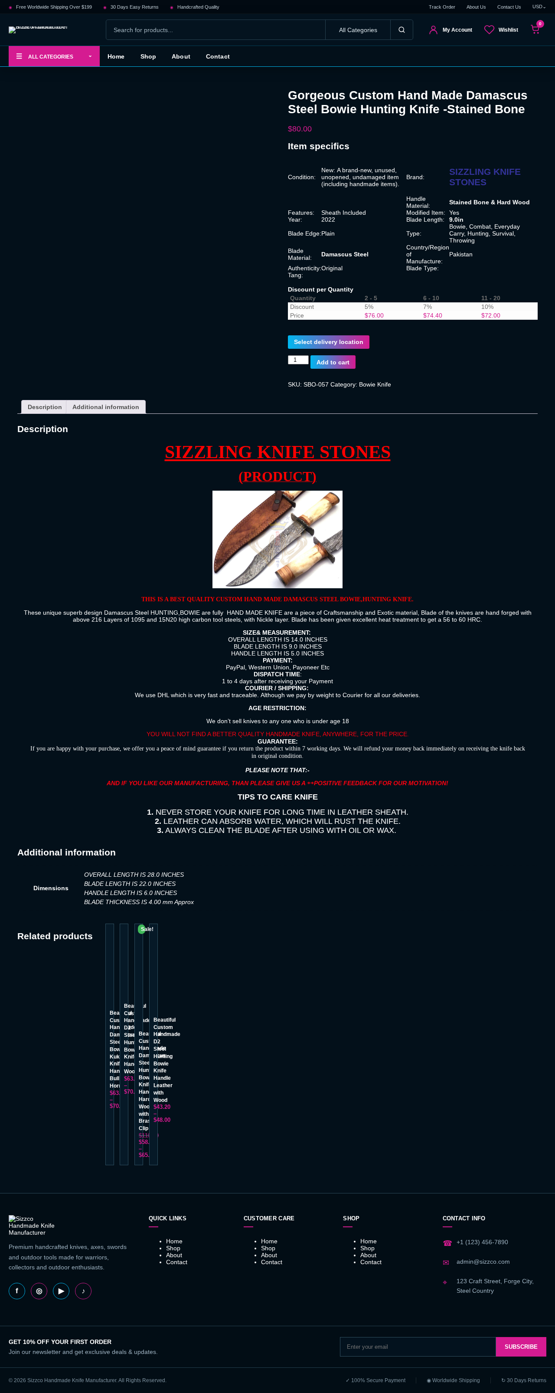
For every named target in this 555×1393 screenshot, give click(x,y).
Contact (218, 56)
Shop (148, 56)
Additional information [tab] (105, 406)
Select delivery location (328, 341)
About (181, 56)
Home (116, 56)
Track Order (442, 7)
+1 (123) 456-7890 (482, 1242)
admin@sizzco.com (483, 1261)
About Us (476, 7)
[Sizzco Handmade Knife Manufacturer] (50, 29)
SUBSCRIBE (521, 1347)
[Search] (401, 29)
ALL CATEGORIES (54, 56)
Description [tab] (45, 406)
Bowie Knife (375, 384)
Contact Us (509, 7)
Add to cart (333, 362)
